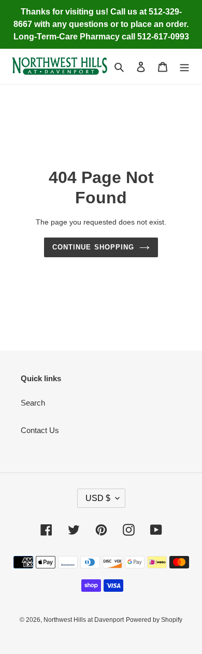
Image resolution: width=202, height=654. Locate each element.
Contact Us (40, 430)
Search (33, 402)
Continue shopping (93, 247)
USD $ (97, 498)
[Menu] (184, 66)
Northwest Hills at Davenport (84, 619)
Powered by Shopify (154, 619)
